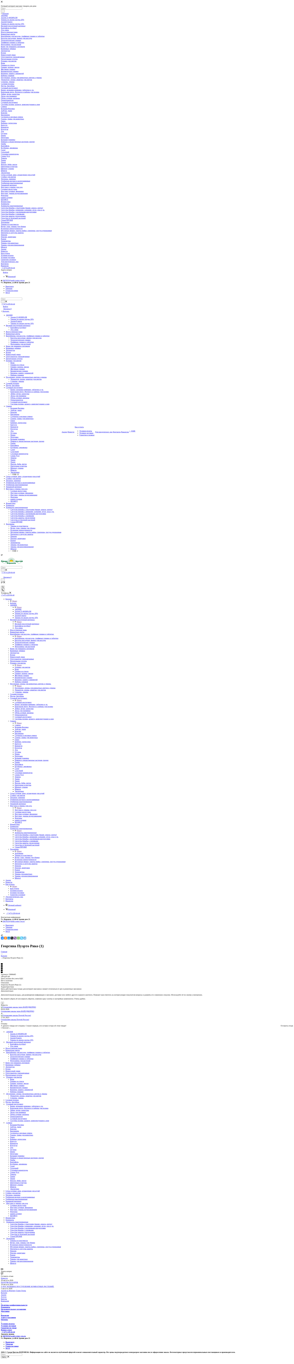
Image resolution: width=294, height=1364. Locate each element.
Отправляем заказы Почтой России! (15, 1020)
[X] (12, 938)
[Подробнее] (1, 1013)
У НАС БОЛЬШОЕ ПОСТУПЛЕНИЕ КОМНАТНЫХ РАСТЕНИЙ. (27, 1286)
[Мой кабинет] (2, 575)
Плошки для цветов (22, 667)
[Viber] (15, 938)
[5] (147, 972)
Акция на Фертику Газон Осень (13, 1291)
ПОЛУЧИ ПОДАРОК (9, 1282)
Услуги (3, 1297)
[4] (147, 970)
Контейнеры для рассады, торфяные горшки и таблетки (36, 638)
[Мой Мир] (8, 938)
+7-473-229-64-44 (8, 268)
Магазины (5, 1311)
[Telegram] (24, 938)
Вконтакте (10, 286)
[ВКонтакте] (2, 938)
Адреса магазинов (8, 1318)
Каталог (13, 603)
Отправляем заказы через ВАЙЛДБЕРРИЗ (17, 1011)
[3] (147, 968)
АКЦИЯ (18, 609)
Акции (3, 1295)
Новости (4, 1278)
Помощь (4, 1320)
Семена (18, 725)
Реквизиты (5, 1307)
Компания (5, 1301)
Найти (4, 1357)
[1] (147, 964)
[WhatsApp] (18, 938)
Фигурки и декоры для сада (25, 810)
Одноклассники (12, 291)
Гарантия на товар (9, 1328)
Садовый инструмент (23, 702)
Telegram (9, 288)
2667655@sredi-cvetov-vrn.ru (14, 280)
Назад (14, 601)
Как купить (14, 888)
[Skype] (21, 938)
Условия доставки (8, 1326)
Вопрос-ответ (6, 1330)
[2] (147, 966)
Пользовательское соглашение (13, 1309)
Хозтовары (19, 853)
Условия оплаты (8, 1324)
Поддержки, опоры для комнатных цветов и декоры (35, 688)
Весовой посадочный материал (27, 624)
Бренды (4, 1299)
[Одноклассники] (5, 938)
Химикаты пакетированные (26, 833)
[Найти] (3, 11)
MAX (8, 293)
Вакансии (5, 1315)
